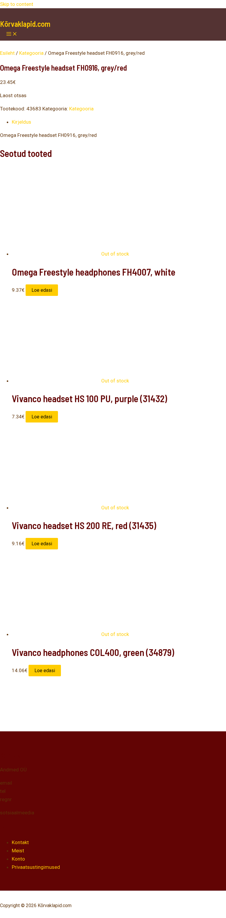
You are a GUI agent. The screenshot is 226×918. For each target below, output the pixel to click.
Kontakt (20, 842)
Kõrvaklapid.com (25, 23)
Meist (18, 851)
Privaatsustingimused (36, 867)
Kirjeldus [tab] (21, 122)
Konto (18, 859)
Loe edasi (41, 290)
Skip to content (16, 4)
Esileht (7, 53)
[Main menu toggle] (12, 34)
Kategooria (31, 53)
